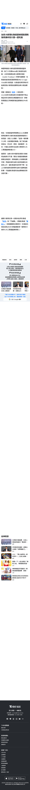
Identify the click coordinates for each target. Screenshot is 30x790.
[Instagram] (16, 718)
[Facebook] (7, 718)
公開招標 (3, 765)
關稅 (21, 259)
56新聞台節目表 (5, 730)
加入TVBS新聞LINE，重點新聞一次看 (15, 297)
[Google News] (22, 718)
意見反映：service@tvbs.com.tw (15, 713)
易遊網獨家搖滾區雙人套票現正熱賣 (15, 277)
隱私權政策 (4, 738)
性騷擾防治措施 (5, 740)
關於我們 (3, 727)
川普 (26, 259)
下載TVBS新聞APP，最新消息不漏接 (15, 294)
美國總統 (4, 259)
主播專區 (3, 759)
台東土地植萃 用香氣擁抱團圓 (15, 266)
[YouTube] (19, 718)
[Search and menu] (27, 23)
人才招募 (3, 757)
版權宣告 (3, 744)
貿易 (10, 259)
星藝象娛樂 (4, 761)
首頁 (2, 31)
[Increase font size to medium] (21, 24)
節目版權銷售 (4, 763)
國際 (6, 31)
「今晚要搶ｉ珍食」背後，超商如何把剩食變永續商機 (17, 28)
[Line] (10, 718)
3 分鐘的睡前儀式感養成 (15, 270)
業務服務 (3, 767)
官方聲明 (3, 770)
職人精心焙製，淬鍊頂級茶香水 (15, 268)
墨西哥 (15, 259)
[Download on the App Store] (10, 778)
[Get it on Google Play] (20, 778)
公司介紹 (3, 752)
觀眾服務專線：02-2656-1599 (15, 714)
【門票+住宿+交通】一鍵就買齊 (15, 279)
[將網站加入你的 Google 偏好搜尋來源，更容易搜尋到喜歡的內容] (15, 299)
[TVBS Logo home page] (6, 24)
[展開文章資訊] (27, 41)
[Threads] (13, 718)
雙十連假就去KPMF (15, 275)
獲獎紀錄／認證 (5, 772)
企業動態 (3, 754)
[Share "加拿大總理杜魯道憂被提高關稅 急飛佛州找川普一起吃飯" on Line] (24, 23)
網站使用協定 (4, 742)
